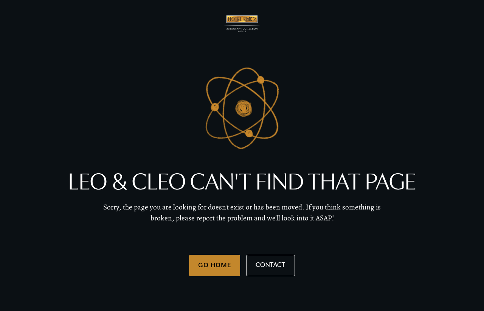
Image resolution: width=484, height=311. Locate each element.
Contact (270, 265)
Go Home (214, 265)
